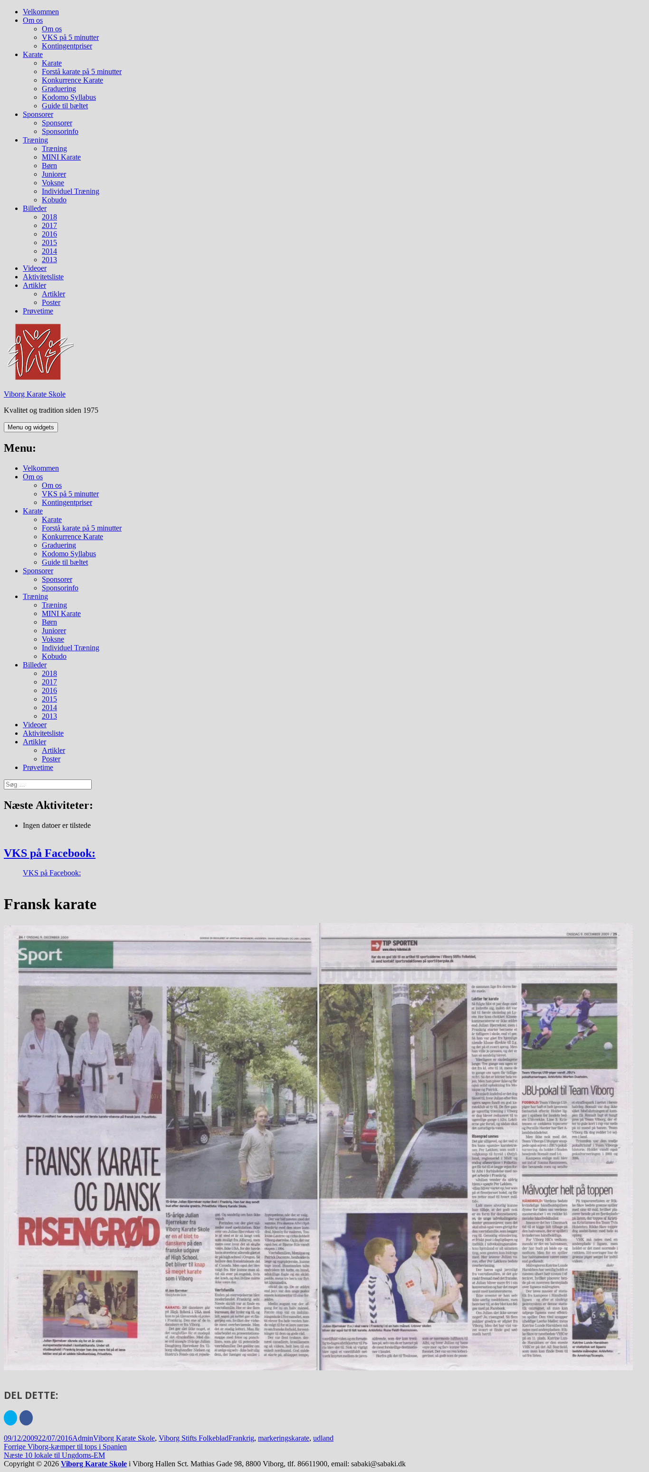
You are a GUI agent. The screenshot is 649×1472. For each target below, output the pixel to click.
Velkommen (41, 12)
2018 (49, 217)
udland (323, 1438)
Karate (33, 54)
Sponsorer (38, 114)
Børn (49, 165)
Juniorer (54, 174)
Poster (51, 302)
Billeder (35, 208)
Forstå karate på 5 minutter (82, 71)
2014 (49, 251)
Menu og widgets (31, 427)
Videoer (35, 268)
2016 (49, 234)
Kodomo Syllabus (69, 97)
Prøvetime (38, 311)
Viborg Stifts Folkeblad (194, 1438)
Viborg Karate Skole (35, 394)
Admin (82, 1438)
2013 (49, 260)
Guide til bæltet (65, 106)
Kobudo (54, 200)
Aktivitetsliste (43, 277)
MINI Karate (61, 157)
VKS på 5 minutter (70, 37)
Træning (35, 140)
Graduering (59, 89)
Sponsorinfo (60, 131)
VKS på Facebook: (49, 853)
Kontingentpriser (67, 46)
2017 (49, 225)
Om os (33, 20)
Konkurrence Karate (72, 80)
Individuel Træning (70, 191)
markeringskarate (283, 1438)
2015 (49, 242)
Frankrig (241, 1438)
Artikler (34, 285)
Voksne (53, 183)
